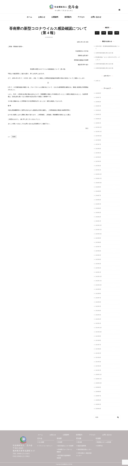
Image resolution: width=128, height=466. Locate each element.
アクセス (81, 17)
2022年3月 (98, 315)
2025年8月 (98, 140)
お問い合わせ (96, 17)
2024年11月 (98, 178)
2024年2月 (98, 216)
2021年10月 (98, 332)
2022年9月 (98, 289)
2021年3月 (98, 361)
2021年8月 (98, 340)
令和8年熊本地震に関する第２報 (104, 68)
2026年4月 (98, 110)
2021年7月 (98, 344)
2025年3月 (98, 161)
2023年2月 (98, 268)
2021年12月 (98, 327)
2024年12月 (98, 174)
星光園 (110, 32)
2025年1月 (98, 170)
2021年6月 (98, 349)
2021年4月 (98, 357)
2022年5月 (98, 306)
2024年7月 (98, 195)
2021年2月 (98, 366)
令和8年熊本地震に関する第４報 (104, 53)
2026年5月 (98, 106)
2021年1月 (98, 370)
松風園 (116, 32)
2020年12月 (98, 374)
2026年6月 (98, 101)
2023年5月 (98, 255)
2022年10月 (98, 285)
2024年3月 (98, 212)
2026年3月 (98, 114)
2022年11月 (98, 280)
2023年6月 (98, 251)
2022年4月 (98, 310)
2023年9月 (98, 238)
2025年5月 (98, 153)
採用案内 (68, 17)
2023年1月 (98, 272)
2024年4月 (98, 208)
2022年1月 (98, 323)
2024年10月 (98, 182)
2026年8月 (98, 93)
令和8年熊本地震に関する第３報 (104, 64)
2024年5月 (98, 204)
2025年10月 (98, 135)
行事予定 (100, 446)
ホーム (29, 17)
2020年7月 (98, 395)
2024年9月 (98, 187)
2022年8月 (98, 293)
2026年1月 (98, 123)
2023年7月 (98, 246)
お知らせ (41, 17)
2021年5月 (98, 353)
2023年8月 (98, 242)
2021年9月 (98, 336)
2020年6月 (98, 400)
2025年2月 (98, 165)
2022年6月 (98, 302)
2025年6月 (98, 148)
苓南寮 (13, 136)
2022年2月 (98, 319)
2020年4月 (98, 408)
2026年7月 (98, 97)
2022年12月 (98, 276)
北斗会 (97, 32)
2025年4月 (98, 157)
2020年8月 (98, 391)
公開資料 (54, 17)
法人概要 (41, 442)
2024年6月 (98, 199)
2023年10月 (98, 234)
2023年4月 (98, 259)
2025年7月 (98, 144)
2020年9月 (98, 387)
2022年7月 (98, 297)
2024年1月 (98, 221)
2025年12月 (98, 127)
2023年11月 (98, 229)
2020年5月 (98, 404)
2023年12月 (98, 225)
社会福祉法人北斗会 (66, 464)
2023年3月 (98, 263)
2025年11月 (98, 131)
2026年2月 (98, 118)
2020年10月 (98, 383)
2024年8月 (98, 191)
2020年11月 (98, 378)
